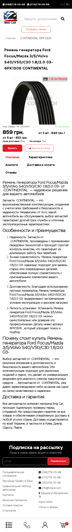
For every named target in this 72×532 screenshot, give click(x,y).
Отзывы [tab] (11, 172)
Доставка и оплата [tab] (41, 165)
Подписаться (58, 461)
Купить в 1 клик (41, 148)
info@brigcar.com (51, 488)
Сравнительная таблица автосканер (17, 488)
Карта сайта (45, 501)
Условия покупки (13, 505)
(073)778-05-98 (39, 4)
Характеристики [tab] (40, 157)
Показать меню (36, 29)
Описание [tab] (12, 157)
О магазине (9, 510)
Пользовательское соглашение (13, 474)
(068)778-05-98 (15, 4)
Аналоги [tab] (11, 165)
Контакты (8, 495)
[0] (63, 525)
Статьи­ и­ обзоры (48, 507)
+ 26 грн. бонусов (57, 79)
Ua (61, 4)
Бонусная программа (15, 500)
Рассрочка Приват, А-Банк (18, 481)
